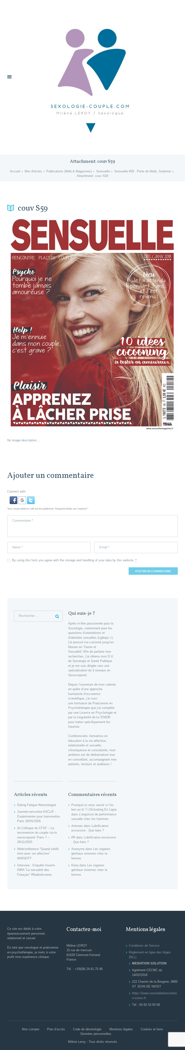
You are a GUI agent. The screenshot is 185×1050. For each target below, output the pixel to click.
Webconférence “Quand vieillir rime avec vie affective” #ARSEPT (38, 853)
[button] (14, 498)
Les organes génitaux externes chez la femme (90, 853)
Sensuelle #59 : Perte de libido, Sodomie (142, 171)
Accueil (15, 171)
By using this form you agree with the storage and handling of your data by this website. (74, 560)
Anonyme (78, 849)
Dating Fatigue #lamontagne (36, 805)
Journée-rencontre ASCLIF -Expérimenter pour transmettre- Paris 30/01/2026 (38, 816)
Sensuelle (103, 171)
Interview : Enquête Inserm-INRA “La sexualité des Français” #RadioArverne (36, 869)
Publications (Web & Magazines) (69, 171)
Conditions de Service (144, 945)
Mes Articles (33, 171)
